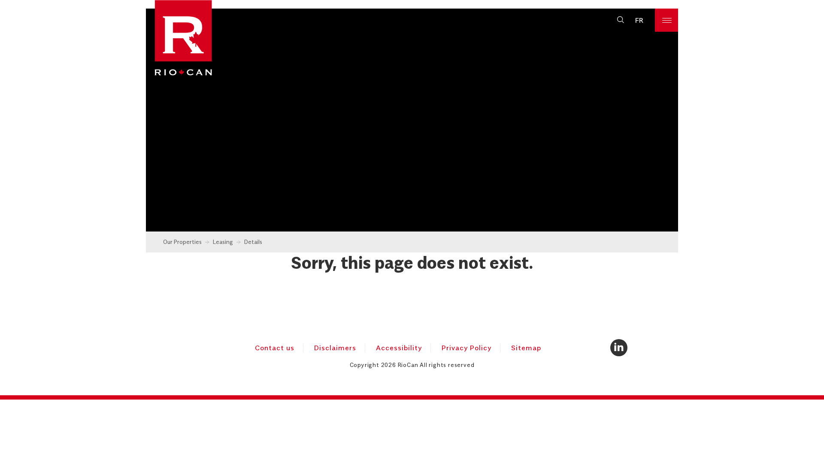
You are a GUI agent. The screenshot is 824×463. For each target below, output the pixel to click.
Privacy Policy (466, 347)
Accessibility (399, 347)
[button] (620, 20)
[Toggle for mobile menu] (666, 20)
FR (639, 20)
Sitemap (526, 347)
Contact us (274, 347)
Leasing (223, 241)
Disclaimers (335, 347)
